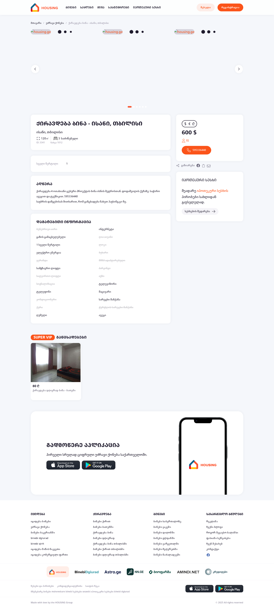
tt (187, 140)
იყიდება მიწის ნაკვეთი (45, 549)
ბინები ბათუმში (103, 527)
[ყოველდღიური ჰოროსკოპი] (112, 572)
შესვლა (206, 7)
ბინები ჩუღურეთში (165, 549)
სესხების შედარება (197, 211)
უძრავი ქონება (55, 23)
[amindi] (188, 572)
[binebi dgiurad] (87, 572)
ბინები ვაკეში (162, 527)
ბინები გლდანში (164, 538)
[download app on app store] (63, 465)
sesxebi (86, 591)
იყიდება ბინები (41, 521)
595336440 (199, 150)
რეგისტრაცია (230, 7)
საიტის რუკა (92, 586)
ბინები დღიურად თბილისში (110, 554)
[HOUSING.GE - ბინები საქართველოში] (58, 571)
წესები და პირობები (42, 586)
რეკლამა (212, 521)
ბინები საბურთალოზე (167, 521)
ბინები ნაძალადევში (166, 554)
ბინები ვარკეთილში (166, 543)
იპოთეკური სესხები (102, 591)
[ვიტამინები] (160, 572)
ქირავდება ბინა (103, 532)
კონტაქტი (212, 549)
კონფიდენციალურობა (69, 586)
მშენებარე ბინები (41, 591)
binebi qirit (37, 543)
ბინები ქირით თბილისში (108, 549)
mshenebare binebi (62, 591)
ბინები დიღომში (163, 532)
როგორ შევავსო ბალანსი (222, 532)
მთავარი (36, 23)
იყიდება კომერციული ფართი (49, 554)
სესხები (77, 591)
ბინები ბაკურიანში (43, 532)
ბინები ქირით (102, 521)
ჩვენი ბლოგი (214, 527)
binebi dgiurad (39, 538)
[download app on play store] (98, 465)
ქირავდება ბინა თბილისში (110, 543)
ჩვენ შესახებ (214, 543)
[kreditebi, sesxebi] (216, 572)
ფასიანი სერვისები (218, 538)
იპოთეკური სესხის (212, 191)
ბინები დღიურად (104, 538)
